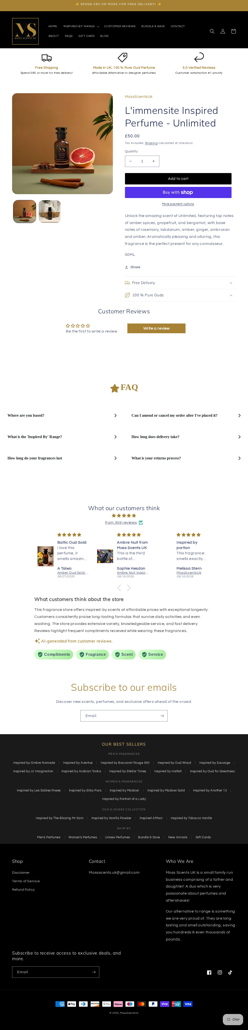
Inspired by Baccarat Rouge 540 (125, 762)
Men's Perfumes (48, 837)
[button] (80, 26)
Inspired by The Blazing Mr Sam (59, 818)
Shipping (151, 143)
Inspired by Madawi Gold (166, 790)
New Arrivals (177, 837)
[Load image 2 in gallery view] (49, 211)
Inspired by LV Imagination (33, 771)
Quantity (131, 151)
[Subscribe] (162, 716)
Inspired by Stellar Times (127, 771)
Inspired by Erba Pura (85, 790)
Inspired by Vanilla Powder (112, 818)
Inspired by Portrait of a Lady (124, 799)
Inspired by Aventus (78, 762)
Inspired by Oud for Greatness (212, 771)
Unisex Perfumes (117, 837)
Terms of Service (26, 881)
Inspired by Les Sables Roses (39, 790)
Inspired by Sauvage (214, 762)
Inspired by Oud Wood (174, 762)
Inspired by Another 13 (210, 790)
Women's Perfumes (83, 837)
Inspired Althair (151, 818)
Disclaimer (21, 872)
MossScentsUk (129, 1013)
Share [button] (135, 267)
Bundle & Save (149, 837)
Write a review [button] (156, 328)
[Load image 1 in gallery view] (24, 211)
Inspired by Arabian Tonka (81, 771)
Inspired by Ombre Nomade (34, 762)
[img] (123, 515)
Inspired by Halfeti (168, 771)
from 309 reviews (121, 522)
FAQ (129, 387)
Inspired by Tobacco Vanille (191, 818)
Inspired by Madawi (124, 790)
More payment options (178, 204)
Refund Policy (23, 889)
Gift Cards (203, 837)
